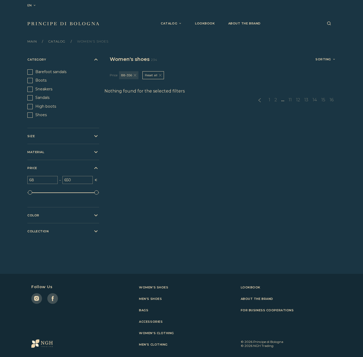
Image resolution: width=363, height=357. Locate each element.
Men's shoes (150, 299)
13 (306, 99)
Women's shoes (153, 287)
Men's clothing (153, 344)
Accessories (151, 322)
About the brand (244, 23)
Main (32, 41)
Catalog (57, 41)
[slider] (30, 192)
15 (323, 99)
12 (298, 99)
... (282, 99)
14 (315, 99)
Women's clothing (156, 333)
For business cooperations (267, 310)
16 (332, 99)
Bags (143, 310)
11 (290, 99)
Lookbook (205, 23)
